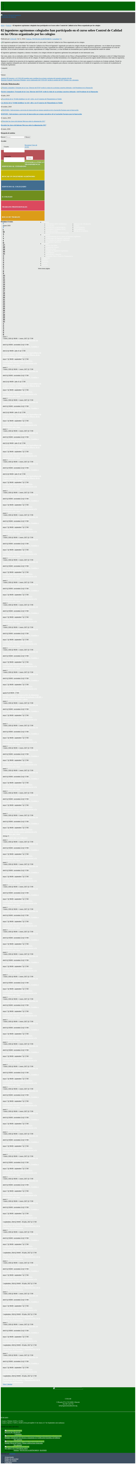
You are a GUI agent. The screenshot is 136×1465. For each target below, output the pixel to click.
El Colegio (45, 243)
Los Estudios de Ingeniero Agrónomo (58, 240)
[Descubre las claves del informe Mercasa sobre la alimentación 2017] (23, 121)
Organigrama (50, 252)
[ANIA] (76, 226)
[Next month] (3, 228)
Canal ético (8, 1462)
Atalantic (12, 1454)
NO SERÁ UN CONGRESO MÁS (16, 1448)
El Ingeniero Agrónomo (53, 242)
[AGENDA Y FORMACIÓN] (55, 229)
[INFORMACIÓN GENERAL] (56, 224)
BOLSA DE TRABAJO (12, 1432)
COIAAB (13, 39)
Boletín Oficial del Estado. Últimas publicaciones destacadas (24, 1443)
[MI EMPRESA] (79, 229)
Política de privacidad (11, 1459)
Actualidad (45, 222)
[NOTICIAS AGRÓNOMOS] (55, 227)
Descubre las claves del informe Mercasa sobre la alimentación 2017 (23, 125)
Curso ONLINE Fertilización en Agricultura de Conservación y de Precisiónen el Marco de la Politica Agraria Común (22, 355)
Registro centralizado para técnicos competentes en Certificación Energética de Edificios (32, 1438)
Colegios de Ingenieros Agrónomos (57, 251)
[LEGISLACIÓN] (52, 231)
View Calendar (7, 1384)
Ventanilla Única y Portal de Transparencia (59, 256)
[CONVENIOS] (79, 227)
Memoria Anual (51, 249)
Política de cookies (11, 1461)
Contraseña (7, 156)
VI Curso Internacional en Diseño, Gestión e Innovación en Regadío (21, 348)
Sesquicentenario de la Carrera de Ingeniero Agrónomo (63, 236)
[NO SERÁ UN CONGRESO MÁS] (17, 1447)
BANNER (43, 1450)
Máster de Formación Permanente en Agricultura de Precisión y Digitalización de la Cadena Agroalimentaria (21, 1226)
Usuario (6, 146)
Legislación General (52, 247)
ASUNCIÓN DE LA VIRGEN (15, 838)
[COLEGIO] (50, 226)
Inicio (2, 25)
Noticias (8, 25)
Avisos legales (9, 1457)
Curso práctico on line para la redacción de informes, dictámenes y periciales (20, 341)
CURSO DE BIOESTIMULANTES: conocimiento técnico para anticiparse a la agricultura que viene (20, 363)
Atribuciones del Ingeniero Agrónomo (58, 238)
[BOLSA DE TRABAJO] (82, 224)
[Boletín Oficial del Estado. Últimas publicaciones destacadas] (24, 1441)
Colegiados (18, 1434)
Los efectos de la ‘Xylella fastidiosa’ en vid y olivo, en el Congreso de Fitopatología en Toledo (32, 103)
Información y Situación (53, 254)
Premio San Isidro (51, 245)
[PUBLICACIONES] (81, 231)
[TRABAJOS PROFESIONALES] (57, 233)
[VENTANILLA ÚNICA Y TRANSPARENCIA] (23, 155)
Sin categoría (18, 1439)
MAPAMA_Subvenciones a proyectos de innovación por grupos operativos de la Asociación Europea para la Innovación (41, 114)
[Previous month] (3, 224)
